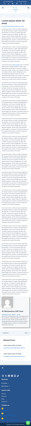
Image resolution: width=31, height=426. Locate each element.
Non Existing (16, 64)
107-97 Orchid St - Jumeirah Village (10, 420)
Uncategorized (6, 347)
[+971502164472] (2, 408)
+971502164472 (5, 410)
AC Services (4, 383)
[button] (3, 8)
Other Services (5, 386)
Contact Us (4, 396)
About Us (4, 393)
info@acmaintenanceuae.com (8, 415)
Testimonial (4, 401)
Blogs (3, 399)
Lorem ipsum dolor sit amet (12, 345)
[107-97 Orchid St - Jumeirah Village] (2, 418)
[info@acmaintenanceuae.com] (2, 413)
